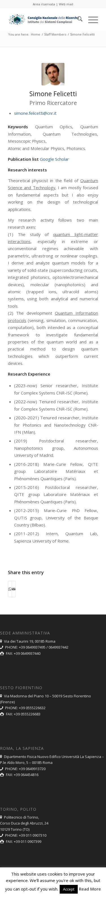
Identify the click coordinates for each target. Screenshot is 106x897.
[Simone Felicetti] (53, 74)
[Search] (77, 19)
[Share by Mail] (14, 589)
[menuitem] (77, 19)
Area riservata (44, 4)
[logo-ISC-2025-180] (44, 19)
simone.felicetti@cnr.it (35, 113)
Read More (90, 889)
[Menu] (90, 19)
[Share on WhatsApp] (10, 589)
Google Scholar (54, 159)
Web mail (66, 4)
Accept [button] (68, 889)
